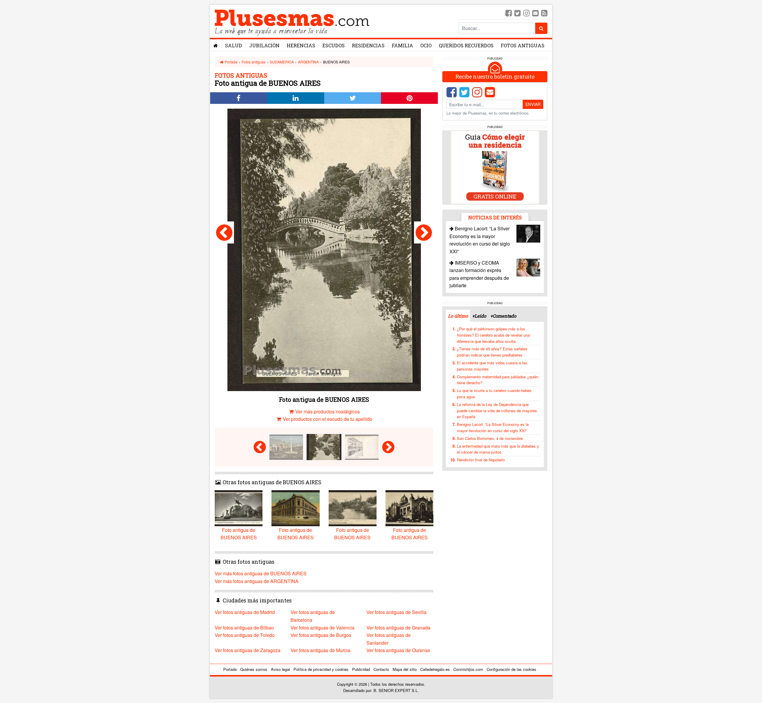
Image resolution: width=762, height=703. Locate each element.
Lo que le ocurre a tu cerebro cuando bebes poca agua (494, 393)
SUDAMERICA (282, 61)
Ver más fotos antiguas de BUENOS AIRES (261, 573)
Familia (402, 45)
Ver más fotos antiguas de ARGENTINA (257, 581)
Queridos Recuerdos (466, 45)
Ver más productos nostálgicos (327, 411)
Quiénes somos (253, 669)
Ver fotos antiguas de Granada (398, 627)
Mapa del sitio (405, 669)
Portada (231, 61)
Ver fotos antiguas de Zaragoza (247, 650)
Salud (233, 45)
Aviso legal (280, 669)
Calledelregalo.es (435, 669)
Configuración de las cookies (511, 669)
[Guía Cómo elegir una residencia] (495, 166)
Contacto (381, 669)
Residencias (368, 45)
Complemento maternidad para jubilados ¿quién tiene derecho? (497, 379)
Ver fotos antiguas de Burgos (321, 635)
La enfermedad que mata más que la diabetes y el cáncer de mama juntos (498, 449)
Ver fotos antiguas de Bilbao (244, 627)
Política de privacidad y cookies (321, 669)
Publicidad (361, 669)
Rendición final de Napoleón (481, 460)
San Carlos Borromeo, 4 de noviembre (490, 438)
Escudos (333, 45)
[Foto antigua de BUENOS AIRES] (224, 232)
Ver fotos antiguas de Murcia (320, 650)
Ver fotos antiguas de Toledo (245, 635)
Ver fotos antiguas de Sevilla (396, 612)
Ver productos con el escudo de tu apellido (327, 418)
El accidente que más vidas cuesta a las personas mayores (492, 366)
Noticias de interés (495, 217)
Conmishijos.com (468, 669)
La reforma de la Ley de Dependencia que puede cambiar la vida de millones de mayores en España (497, 410)
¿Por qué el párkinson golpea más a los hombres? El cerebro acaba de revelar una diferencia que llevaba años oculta (493, 335)
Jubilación (264, 45)
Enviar (533, 104)
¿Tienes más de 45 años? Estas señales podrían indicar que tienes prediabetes (492, 352)
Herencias (301, 45)
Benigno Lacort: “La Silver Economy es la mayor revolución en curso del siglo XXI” (493, 427)
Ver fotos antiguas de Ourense (398, 650)
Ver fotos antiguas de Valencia (323, 627)
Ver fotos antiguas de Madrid (245, 612)
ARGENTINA (308, 61)
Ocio (426, 45)
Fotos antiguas (522, 45)
